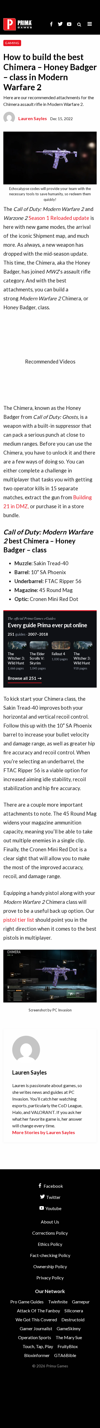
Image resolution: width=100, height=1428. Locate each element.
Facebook (53, 1186)
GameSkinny (69, 1328)
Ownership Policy (50, 1266)
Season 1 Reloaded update (59, 218)
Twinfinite (58, 1301)
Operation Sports (34, 1337)
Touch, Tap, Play (37, 1346)
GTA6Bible (65, 1355)
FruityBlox (68, 1346)
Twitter (53, 1197)
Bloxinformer (37, 1355)
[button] (90, 24)
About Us (50, 1221)
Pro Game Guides (27, 1301)
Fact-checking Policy (50, 1255)
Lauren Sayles (32, 118)
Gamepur (81, 1301)
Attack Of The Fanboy (38, 1310)
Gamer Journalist (36, 1328)
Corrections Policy (50, 1232)
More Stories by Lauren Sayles (43, 1132)
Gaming (12, 43)
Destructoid (72, 1319)
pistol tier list (18, 920)
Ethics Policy (50, 1244)
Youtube (52, 1208)
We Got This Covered (36, 1319)
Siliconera (73, 1310)
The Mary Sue (69, 1337)
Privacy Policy (50, 1277)
